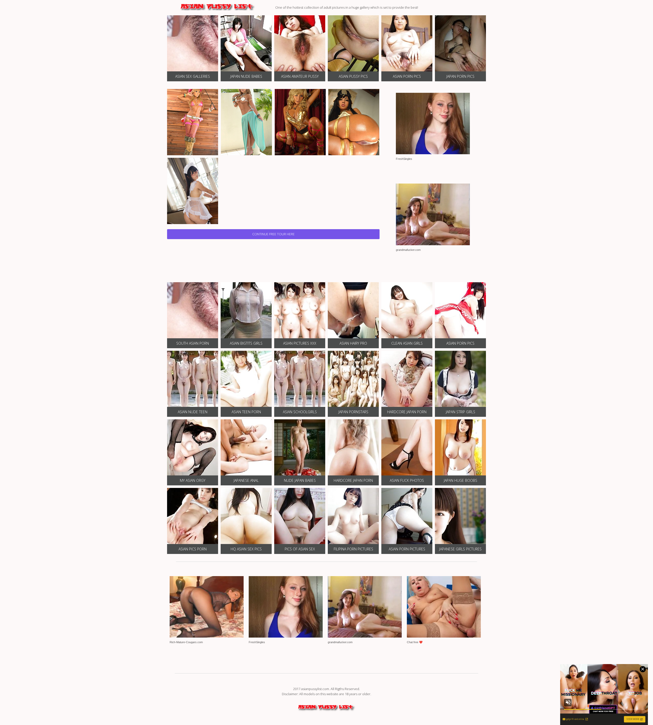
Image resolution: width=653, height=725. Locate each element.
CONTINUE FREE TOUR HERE (273, 234)
